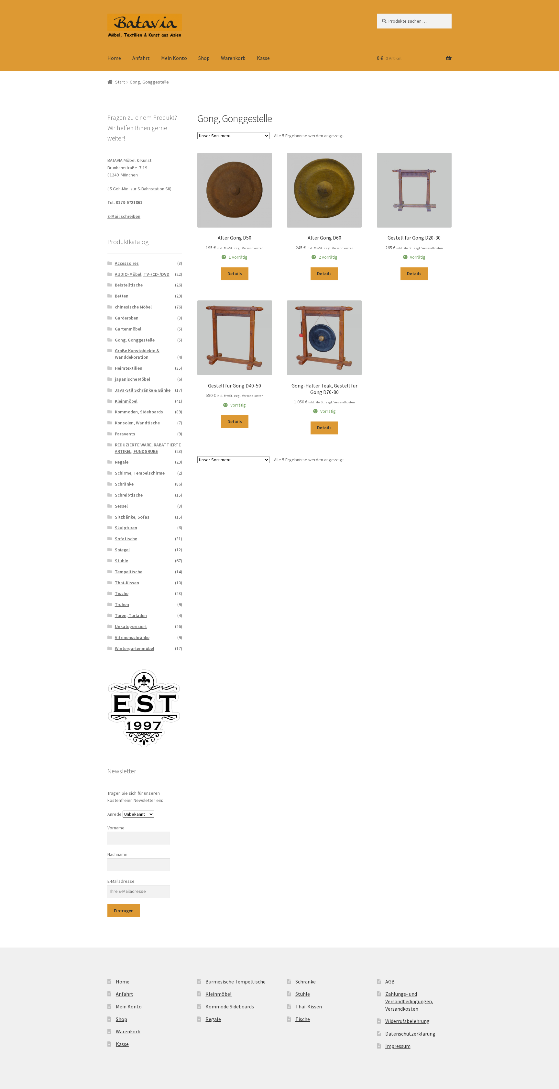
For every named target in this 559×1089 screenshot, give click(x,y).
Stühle (121, 561)
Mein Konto (174, 58)
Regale (121, 462)
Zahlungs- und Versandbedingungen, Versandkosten (409, 1001)
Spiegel (122, 550)
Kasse (263, 58)
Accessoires (127, 263)
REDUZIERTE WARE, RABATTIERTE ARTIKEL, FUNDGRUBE (148, 448)
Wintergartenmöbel (134, 648)
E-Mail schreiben (123, 216)
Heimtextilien (128, 368)
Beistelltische (129, 285)
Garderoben (126, 318)
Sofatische (126, 539)
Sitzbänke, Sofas (132, 517)
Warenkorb (233, 58)
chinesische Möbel (133, 307)
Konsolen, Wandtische (137, 423)
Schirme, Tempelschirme (140, 473)
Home (114, 58)
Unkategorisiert (131, 626)
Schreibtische (129, 495)
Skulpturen (126, 528)
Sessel (121, 506)
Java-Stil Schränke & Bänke (142, 390)
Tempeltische (128, 572)
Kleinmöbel (126, 401)
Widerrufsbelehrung (407, 1021)
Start (120, 82)
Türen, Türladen (131, 615)
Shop (204, 58)
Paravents (125, 434)
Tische (121, 593)
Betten (121, 296)
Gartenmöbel (128, 329)
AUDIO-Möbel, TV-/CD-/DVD (142, 274)
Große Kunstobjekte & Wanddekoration (137, 354)
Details (234, 273)
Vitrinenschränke (132, 637)
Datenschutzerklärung (410, 1033)
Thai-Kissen (127, 583)
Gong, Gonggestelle (135, 340)
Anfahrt (141, 58)
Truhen (122, 604)
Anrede (114, 814)
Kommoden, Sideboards (139, 412)
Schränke (124, 484)
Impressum (398, 1046)
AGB (390, 981)
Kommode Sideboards (229, 1006)
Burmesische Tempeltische (235, 981)
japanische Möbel (132, 379)
